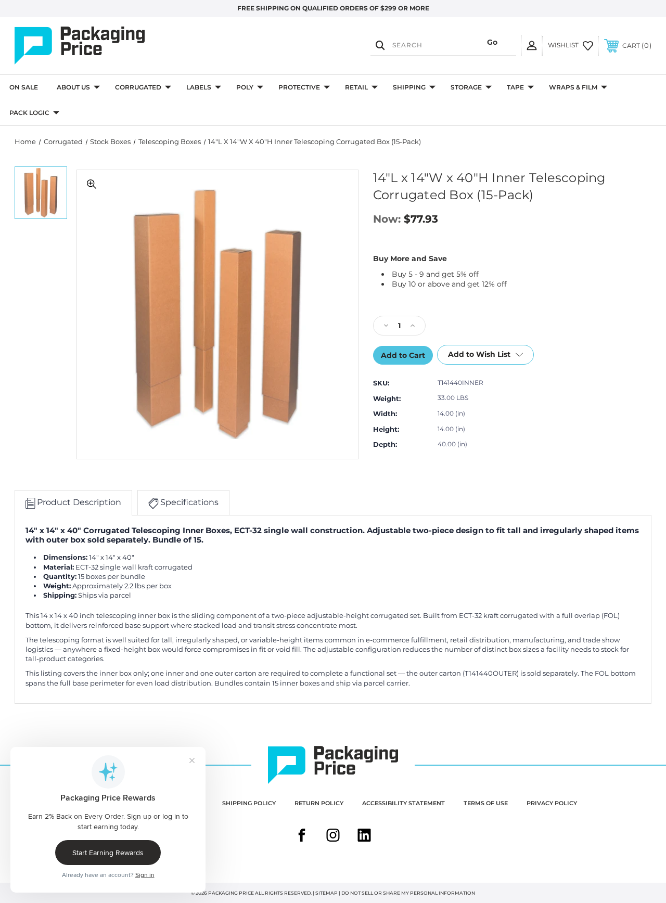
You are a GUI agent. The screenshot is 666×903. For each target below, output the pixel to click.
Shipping (409, 87)
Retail (356, 87)
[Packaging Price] (110, 45)
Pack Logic (29, 113)
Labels (198, 87)
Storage (466, 87)
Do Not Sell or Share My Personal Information (408, 893)
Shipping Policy (249, 803)
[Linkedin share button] (364, 836)
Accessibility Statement (403, 803)
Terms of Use (486, 803)
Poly (244, 87)
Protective (299, 87)
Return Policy (318, 803)
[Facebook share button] (302, 836)
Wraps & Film (573, 87)
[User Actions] (532, 45)
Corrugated (138, 87)
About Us (73, 87)
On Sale (23, 87)
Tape (515, 87)
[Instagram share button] (333, 836)
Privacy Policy (552, 803)
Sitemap (326, 893)
